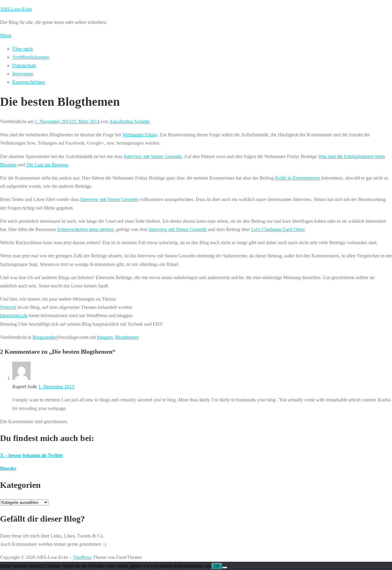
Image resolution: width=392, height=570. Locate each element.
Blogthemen (127, 337)
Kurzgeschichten (28, 82)
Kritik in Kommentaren (297, 177)
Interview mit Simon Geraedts (153, 156)
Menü (5, 35)
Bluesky (8, 468)
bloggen (105, 337)
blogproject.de (14, 315)
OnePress (82, 557)
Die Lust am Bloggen (47, 164)
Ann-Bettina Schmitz (129, 121)
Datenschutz (24, 65)
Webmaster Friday (139, 134)
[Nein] (224, 567)
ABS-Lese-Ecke (16, 9)
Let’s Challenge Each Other (277, 229)
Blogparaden (44, 337)
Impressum (22, 73)
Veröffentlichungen (30, 57)
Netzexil (8, 307)
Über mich (22, 48)
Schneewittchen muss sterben (85, 229)
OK (217, 566)
